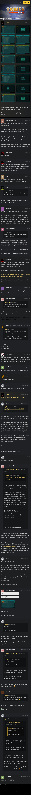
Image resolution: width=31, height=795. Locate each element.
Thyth (7, 22)
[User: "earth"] (2, 386)
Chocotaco (9, 692)
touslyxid (8, 208)
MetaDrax (8, 161)
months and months (10, 546)
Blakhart (8, 367)
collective (8, 325)
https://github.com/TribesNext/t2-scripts (13, 397)
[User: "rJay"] (2, 376)
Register (7, 784)
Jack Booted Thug (11, 120)
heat (7, 187)
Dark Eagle (9, 354)
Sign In (26, 2)
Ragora (6, 624)
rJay (7, 376)
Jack (5, 191)
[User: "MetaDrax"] (2, 162)
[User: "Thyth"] (2, 23)
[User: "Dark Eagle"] (2, 355)
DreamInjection (10, 229)
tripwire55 (9, 287)
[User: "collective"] (2, 326)
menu (2, 2)
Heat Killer (9, 152)
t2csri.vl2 (6, 593)
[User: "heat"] (2, 188)
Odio (7, 176)
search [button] (21, 2)
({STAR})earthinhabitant (11, 469)
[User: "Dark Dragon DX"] (2, 299)
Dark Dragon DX (10, 298)
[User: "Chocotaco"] (2, 692)
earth (7, 385)
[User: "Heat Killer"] (2, 153)
